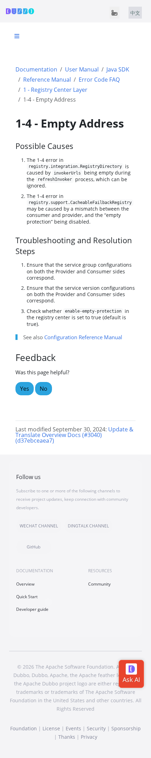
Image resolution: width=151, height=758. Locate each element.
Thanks (66, 736)
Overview (25, 584)
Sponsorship (126, 728)
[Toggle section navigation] (17, 36)
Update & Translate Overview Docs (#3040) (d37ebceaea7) (74, 434)
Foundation (23, 728)
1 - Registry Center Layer (55, 90)
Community (99, 584)
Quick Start (27, 597)
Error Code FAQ (99, 79)
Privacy (89, 736)
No (43, 388)
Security (96, 728)
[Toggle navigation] (114, 13)
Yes (24, 388)
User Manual (82, 69)
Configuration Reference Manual (83, 337)
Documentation (36, 69)
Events (73, 728)
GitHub (33, 547)
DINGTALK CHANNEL (88, 526)
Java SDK (117, 69)
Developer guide (32, 609)
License (51, 728)
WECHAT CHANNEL (39, 526)
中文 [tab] (135, 12)
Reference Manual (47, 79)
